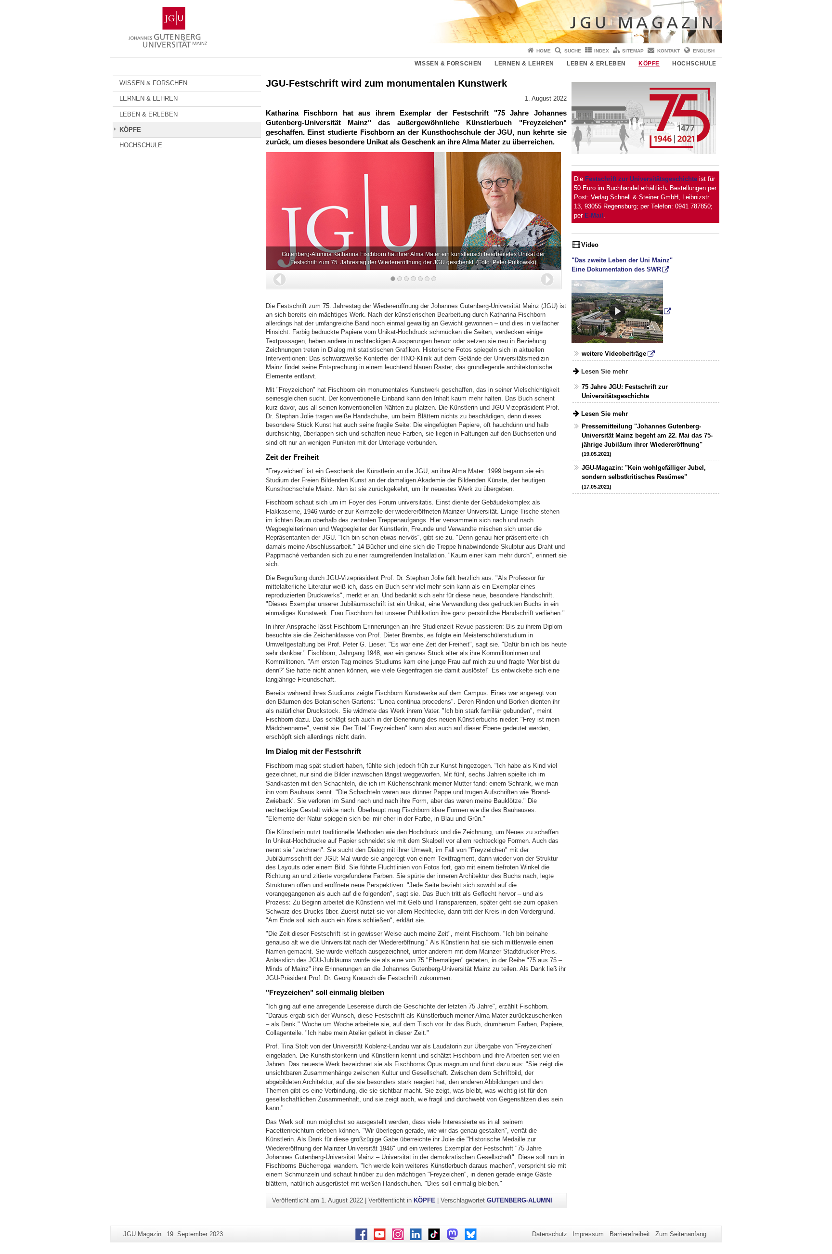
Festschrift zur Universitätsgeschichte (641, 178)
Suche (572, 50)
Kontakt (668, 50)
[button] (279, 279)
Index (601, 50)
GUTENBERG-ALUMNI (519, 1200)
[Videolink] (622, 311)
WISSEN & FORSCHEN (448, 63)
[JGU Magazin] (416, 21)
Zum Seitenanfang (680, 1234)
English (704, 50)
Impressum (588, 1234)
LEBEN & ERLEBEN (596, 63)
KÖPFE (649, 63)
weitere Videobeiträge (614, 353)
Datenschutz (549, 1234)
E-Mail (594, 215)
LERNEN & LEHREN (524, 63)
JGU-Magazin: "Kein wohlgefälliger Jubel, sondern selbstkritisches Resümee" (644, 476)
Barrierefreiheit (630, 1234)
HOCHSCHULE (694, 63)
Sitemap (633, 50)
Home (543, 50)
